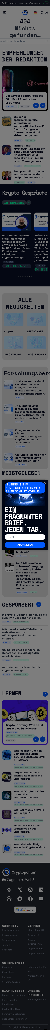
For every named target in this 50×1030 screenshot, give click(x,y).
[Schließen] (44, 482)
